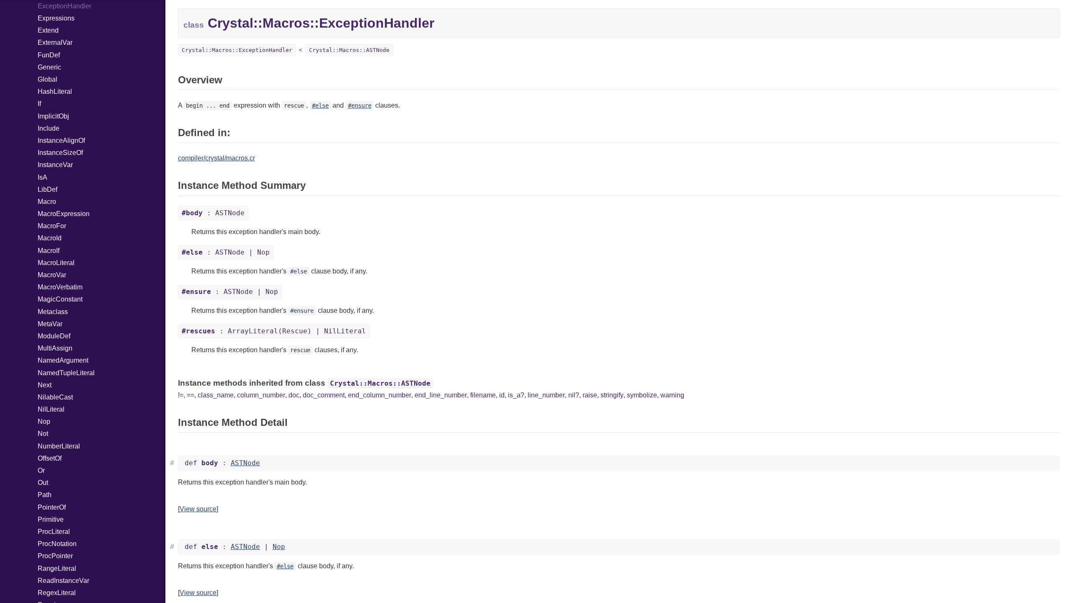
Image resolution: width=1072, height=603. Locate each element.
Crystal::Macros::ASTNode (349, 50)
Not (43, 433)
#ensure (359, 105)
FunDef (49, 55)
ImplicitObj (53, 116)
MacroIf (48, 250)
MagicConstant (60, 299)
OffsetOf (50, 458)
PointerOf (52, 507)
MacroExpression (64, 213)
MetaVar (50, 323)
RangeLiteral (57, 568)
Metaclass (53, 311)
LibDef (47, 189)
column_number (261, 395)
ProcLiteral (54, 531)
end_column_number (379, 395)
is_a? (516, 395)
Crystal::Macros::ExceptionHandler (237, 50)
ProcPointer (55, 555)
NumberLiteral (59, 446)
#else (320, 105)
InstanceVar (55, 164)
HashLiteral (55, 91)
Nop (44, 421)
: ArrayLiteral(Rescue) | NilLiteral (274, 331)
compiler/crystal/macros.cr (216, 158)
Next (45, 385)
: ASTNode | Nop (226, 252)
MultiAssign (55, 348)
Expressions (56, 18)
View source (198, 509)
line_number (546, 395)
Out (43, 482)
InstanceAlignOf (61, 140)
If (39, 103)
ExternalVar (55, 42)
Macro (47, 201)
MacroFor (52, 225)
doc (294, 395)
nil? (573, 395)
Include (48, 128)
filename (483, 395)
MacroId (50, 238)
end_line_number (441, 395)
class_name (216, 395)
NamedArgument (63, 360)
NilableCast (55, 397)
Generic (49, 67)
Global (47, 79)
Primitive (51, 519)
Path (45, 494)
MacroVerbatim (60, 287)
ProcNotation (57, 543)
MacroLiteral (56, 262)
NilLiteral (51, 409)
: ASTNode (213, 213)
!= (180, 395)
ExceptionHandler (64, 6)
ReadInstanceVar (63, 580)
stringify (612, 395)
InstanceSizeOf (60, 152)
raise (589, 395)
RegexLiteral (57, 592)
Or (41, 470)
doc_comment (324, 395)
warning (672, 395)
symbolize (642, 395)
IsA (42, 177)
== (190, 395)
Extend (48, 30)
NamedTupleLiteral (66, 372)
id (502, 395)
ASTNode (245, 463)
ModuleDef (54, 336)
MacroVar (52, 274)
